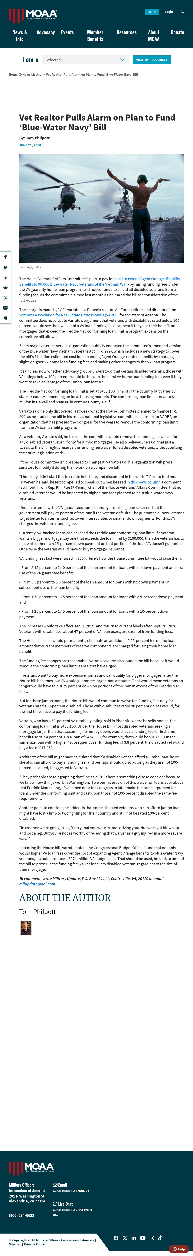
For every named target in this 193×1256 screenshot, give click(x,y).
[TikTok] (160, 1238)
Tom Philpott (37, 911)
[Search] (182, 12)
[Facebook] (116, 1238)
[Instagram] (151, 1238)
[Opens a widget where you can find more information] (178, 1249)
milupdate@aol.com (37, 883)
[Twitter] (125, 1238)
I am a (30, 59)
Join (152, 12)
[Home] (33, 16)
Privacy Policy (34, 1244)
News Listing (31, 74)
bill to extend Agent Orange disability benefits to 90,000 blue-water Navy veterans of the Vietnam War (99, 281)
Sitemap (15, 1244)
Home (13, 74)
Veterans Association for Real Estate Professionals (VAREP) (69, 314)
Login (169, 11)
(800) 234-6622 (21, 1215)
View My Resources (152, 60)
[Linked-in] (133, 1238)
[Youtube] (143, 1238)
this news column (146, 482)
